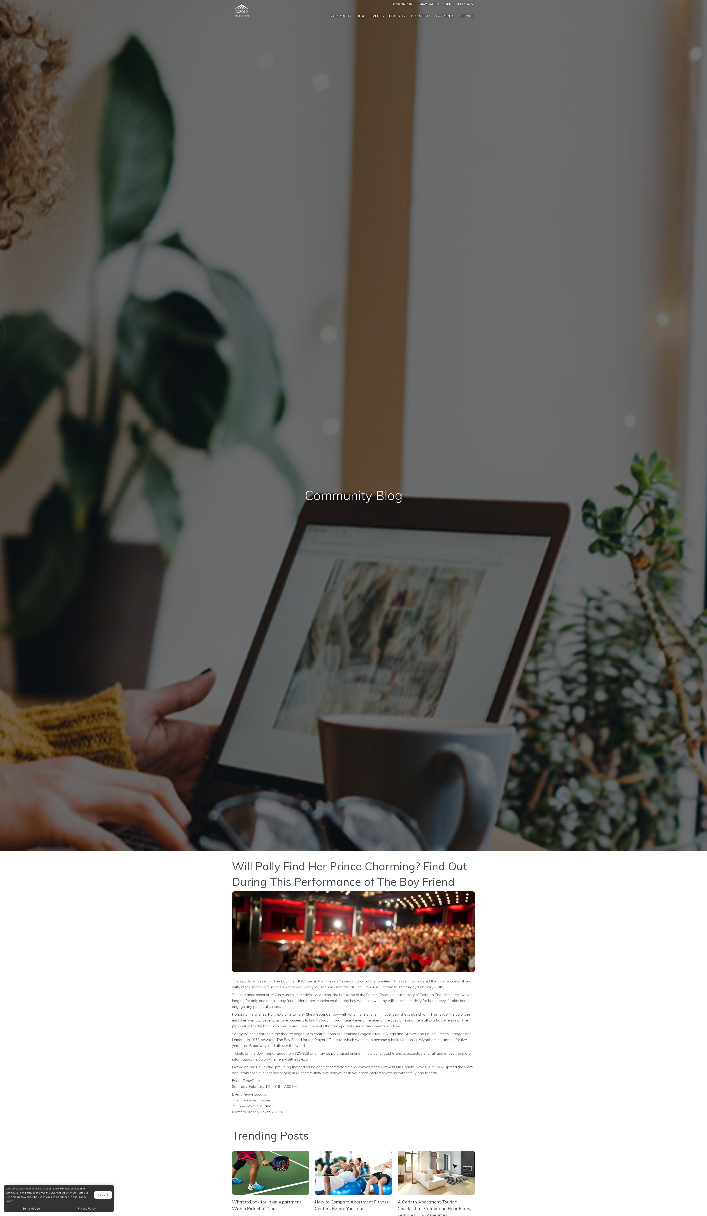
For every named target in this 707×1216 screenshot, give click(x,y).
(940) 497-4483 (403, 4)
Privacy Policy (87, 1208)
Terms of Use (31, 1208)
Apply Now (464, 4)
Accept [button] (103, 1194)
